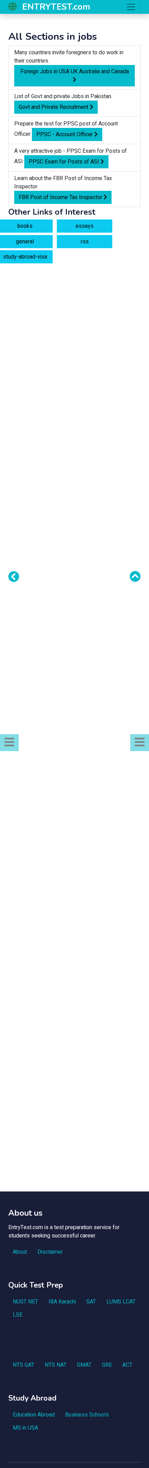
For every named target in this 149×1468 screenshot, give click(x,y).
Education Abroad (34, 1415)
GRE (107, 1365)
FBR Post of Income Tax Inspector (61, 197)
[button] (9, 742)
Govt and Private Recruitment (54, 107)
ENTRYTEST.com (56, 7)
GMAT (84, 1365)
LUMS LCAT (120, 1302)
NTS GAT (23, 1365)
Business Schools (87, 1415)
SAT (91, 1302)
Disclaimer (50, 1252)
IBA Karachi (62, 1302)
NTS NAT (56, 1365)
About (20, 1252)
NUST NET (25, 1302)
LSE (18, 1315)
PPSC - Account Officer (65, 134)
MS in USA (25, 1428)
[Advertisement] (74, 345)
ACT (127, 1365)
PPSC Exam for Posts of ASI (64, 162)
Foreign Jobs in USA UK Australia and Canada (74, 71)
